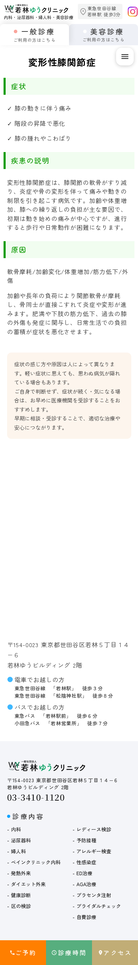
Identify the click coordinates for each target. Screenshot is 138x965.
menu (125, 56)
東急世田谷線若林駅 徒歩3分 (104, 12)
